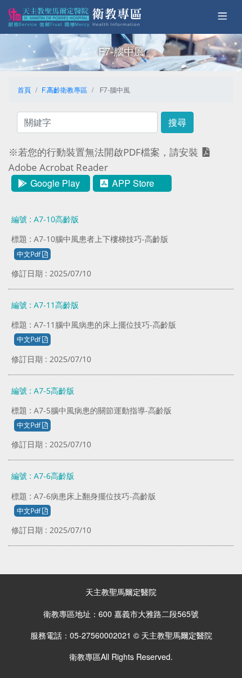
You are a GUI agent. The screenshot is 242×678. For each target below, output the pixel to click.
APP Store (132, 183)
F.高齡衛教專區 (64, 89)
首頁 (24, 89)
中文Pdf (29, 254)
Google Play (54, 183)
